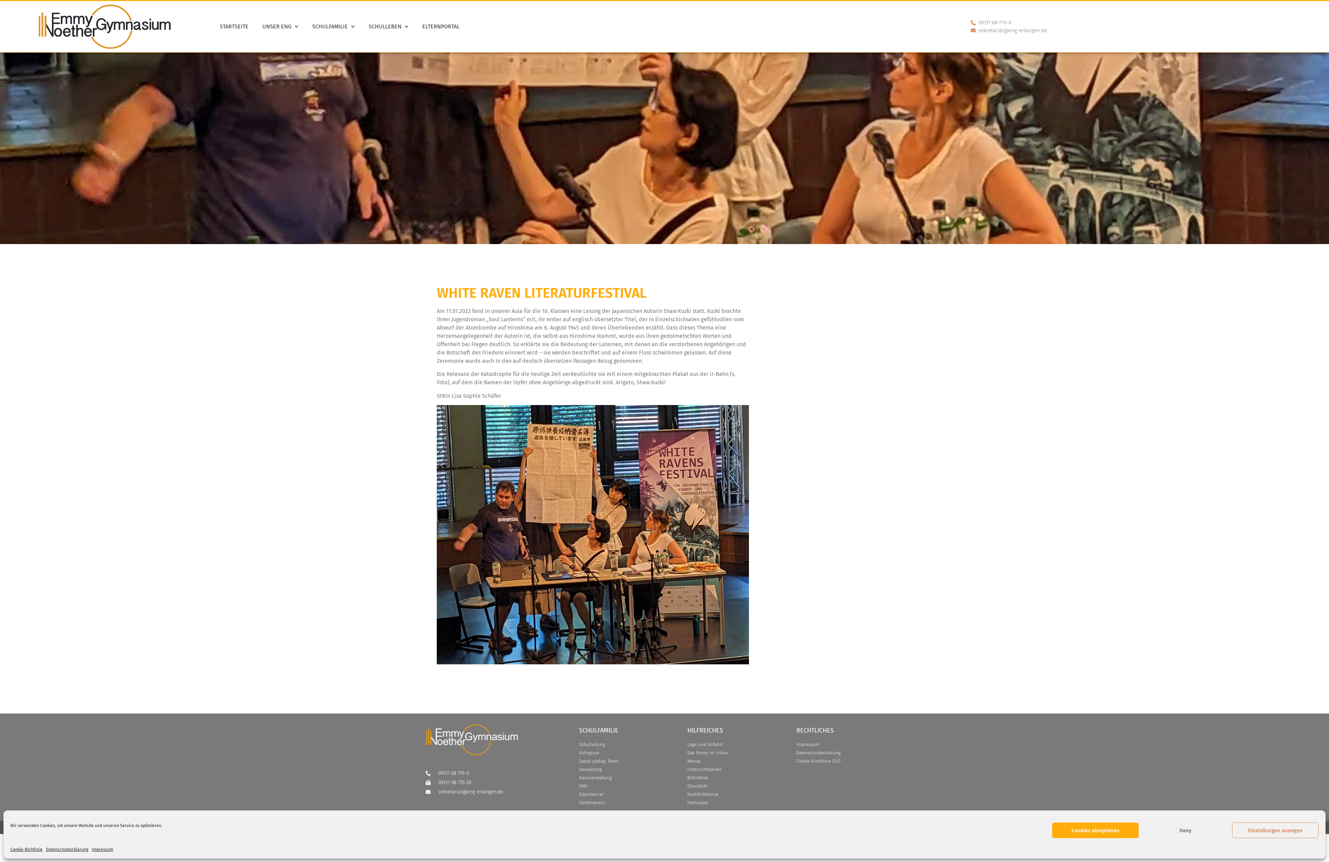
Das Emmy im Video (707, 752)
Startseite (234, 26)
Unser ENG (276, 26)
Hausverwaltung (595, 777)
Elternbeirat (591, 794)
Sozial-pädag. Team (598, 761)
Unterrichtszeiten (704, 769)
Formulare (697, 802)
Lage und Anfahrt (705, 744)
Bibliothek (697, 777)
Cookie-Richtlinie (26, 849)
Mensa (693, 761)
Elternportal (441, 26)
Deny (1185, 830)
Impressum (102, 849)
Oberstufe (697, 786)
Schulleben (385, 26)
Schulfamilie (330, 26)
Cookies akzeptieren (1096, 830)
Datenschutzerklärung (67, 849)
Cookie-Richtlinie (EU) (818, 761)
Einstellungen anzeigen (1275, 830)
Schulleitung (592, 744)
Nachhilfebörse (702, 794)
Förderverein (592, 802)
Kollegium (589, 752)
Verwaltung (590, 769)
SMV (583, 786)
